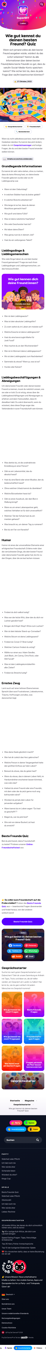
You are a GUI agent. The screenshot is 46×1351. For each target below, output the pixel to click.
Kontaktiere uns (8, 1304)
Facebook (17, 945)
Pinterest (32, 945)
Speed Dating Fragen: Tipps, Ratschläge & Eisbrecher (19, 1239)
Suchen (10, 1140)
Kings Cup (6, 1178)
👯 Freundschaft (33, 126)
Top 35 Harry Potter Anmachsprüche (17, 1244)
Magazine (29, 1101)
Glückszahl (6, 1200)
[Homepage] (4, 4)
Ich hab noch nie (9, 1163)
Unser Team (6, 1309)
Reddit (18, 956)
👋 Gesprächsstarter (13, 126)
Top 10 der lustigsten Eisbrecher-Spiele (19, 1248)
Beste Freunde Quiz (23, 921)
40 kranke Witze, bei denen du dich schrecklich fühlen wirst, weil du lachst (22, 1226)
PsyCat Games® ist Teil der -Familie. (18, 1337)
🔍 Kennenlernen (23, 132)
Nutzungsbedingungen (11, 1318)
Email (31, 956)
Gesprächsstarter (22, 1104)
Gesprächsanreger (22, 145)
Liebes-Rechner (8, 1212)
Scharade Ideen (8, 1171)
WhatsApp (32, 951)
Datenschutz (7, 1323)
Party (5, 1154)
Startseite (15, 1101)
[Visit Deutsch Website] (14, 1267)
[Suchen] (41, 4)
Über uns (5, 1299)
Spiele (5, 1187)
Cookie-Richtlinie (9, 1328)
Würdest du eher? (9, 1175)
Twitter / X (16, 951)
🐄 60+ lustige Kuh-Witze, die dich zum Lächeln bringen (19, 1232)
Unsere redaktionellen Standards (15, 1313)
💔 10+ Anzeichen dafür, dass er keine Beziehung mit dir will (23, 1252)
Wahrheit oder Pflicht (11, 1159)
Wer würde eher (8, 1167)
